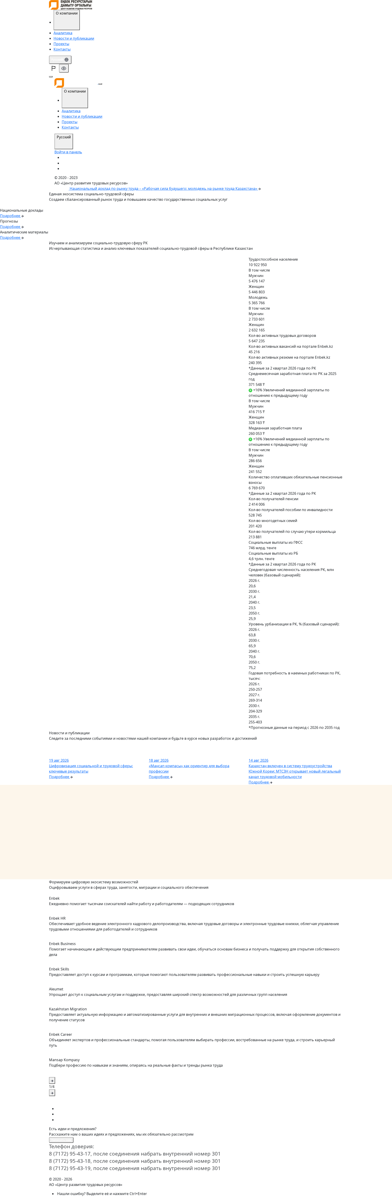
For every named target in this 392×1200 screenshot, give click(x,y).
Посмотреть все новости (68, 744)
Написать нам (61, 1140)
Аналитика (63, 32)
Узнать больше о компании (70, 205)
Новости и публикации (74, 38)
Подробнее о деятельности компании (78, 893)
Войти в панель (68, 151)
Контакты (62, 49)
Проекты (61, 43)
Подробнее (58, 254)
